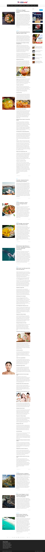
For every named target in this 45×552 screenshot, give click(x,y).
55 (16, 537)
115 (27, 537)
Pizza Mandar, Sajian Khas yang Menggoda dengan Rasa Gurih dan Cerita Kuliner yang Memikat (39, 47)
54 (14, 537)
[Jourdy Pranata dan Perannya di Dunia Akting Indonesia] (33, 51)
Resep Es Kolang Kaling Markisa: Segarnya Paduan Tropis (23, 32)
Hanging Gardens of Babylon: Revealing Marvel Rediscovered (23, 474)
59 (23, 537)
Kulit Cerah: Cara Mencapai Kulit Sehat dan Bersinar (23, 269)
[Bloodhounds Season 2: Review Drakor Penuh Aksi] (33, 58)
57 (20, 537)
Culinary (17, 30)
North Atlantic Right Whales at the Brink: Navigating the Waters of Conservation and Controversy (23, 247)
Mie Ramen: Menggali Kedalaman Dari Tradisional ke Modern (22, 11)
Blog (17, 178)
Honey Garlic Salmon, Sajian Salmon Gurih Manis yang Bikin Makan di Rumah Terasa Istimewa (39, 62)
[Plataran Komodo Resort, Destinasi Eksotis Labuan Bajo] (33, 55)
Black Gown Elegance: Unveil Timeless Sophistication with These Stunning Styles (22, 495)
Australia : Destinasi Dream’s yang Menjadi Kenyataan (22, 180)
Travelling (17, 472)
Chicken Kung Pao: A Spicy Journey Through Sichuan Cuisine (21, 204)
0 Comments (39, 55)
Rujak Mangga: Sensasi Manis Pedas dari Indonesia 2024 (22, 224)
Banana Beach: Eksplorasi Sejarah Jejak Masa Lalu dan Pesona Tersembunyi (22, 515)
